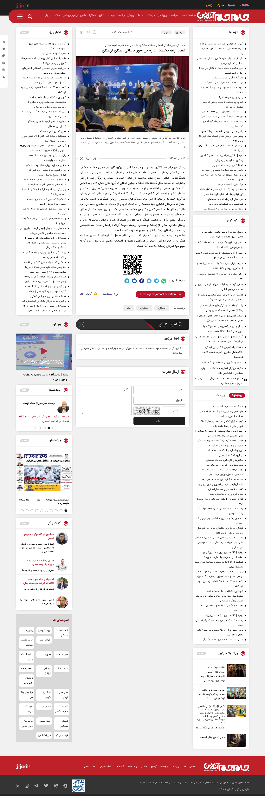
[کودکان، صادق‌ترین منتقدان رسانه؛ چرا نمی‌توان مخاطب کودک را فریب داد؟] (235, 694)
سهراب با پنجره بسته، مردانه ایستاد (37, 570)
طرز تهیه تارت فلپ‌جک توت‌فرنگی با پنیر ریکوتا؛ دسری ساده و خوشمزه (219, 381)
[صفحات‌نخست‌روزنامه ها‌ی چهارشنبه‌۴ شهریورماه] (44, 472)
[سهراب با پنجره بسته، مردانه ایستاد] (62, 565)
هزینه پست (62, 654)
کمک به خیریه (46, 695)
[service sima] (220, 6)
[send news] (88, 32)
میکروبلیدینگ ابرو (26, 695)
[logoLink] (223, 16)
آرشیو (154, 767)
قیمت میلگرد (61, 735)
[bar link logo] (22, 6)
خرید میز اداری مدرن (27, 723)
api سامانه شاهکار (62, 633)
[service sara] (231, 6)
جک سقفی (44, 721)
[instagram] (3, 42)
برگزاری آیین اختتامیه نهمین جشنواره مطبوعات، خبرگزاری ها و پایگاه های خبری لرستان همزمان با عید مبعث (130, 351)
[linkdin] (134, 280)
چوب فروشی (44, 630)
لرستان (179, 32)
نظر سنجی (89, 767)
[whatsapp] (163, 280)
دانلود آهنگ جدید (27, 656)
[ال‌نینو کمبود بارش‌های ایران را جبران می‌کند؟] (62, 602)
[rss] (3, 77)
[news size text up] (82, 159)
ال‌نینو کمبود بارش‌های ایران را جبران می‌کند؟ (37, 602)
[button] (53, 428)
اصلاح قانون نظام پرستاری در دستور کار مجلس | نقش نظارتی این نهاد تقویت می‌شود (37, 548)
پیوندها (164, 767)
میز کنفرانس (44, 735)
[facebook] (141, 280)
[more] (201, 653)
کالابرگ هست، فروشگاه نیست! (210, 728)
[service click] (209, 6)
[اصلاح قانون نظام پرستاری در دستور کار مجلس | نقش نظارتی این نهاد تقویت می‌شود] (62, 543)
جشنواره (144, 308)
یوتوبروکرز (28, 630)
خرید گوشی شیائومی (27, 642)
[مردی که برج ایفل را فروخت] (235, 740)
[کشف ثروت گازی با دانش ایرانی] (62, 584)
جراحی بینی (44, 640)
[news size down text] (95, 159)
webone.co (27, 669)
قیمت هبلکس (64, 723)
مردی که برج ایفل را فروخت (212, 737)
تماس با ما (189, 767)
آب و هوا (119, 767)
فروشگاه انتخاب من (28, 680)
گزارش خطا (86, 294)
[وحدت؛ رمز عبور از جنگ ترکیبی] (63, 407)
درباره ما (176, 767)
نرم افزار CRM (46, 671)
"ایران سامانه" (226, 789)
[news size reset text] (88, 159)
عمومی (166, 32)
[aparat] (3, 63)
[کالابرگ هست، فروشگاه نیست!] (235, 717)
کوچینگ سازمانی (29, 709)
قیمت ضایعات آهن (61, 709)
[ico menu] (20, 16)
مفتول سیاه (45, 707)
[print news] (81, 32)
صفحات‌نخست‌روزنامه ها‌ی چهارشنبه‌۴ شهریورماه (44, 501)
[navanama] (244, 6)
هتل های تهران (63, 695)
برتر (129, 308)
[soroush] (127, 280)
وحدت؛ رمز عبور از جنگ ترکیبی (39, 403)
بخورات (47, 654)
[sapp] (3, 70)
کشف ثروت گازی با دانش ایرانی (39, 589)
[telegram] (3, 49)
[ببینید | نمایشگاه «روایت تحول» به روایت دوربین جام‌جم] (44, 352)
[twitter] (3, 56)
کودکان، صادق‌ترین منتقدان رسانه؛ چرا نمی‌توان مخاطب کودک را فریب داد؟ (212, 694)
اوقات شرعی (105, 767)
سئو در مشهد (61, 669)
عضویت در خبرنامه (137, 767)
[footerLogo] (226, 767)
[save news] (94, 32)
